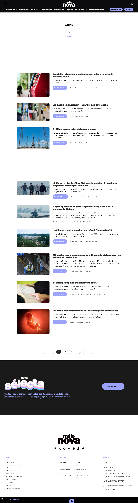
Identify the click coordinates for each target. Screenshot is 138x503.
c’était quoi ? (11, 9)
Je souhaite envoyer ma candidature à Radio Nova (116, 477)
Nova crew (106, 465)
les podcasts (11, 468)
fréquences (46, 9)
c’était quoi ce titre (14, 465)
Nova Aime (63, 462)
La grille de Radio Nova (14, 476)
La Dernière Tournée (109, 489)
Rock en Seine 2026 (66, 476)
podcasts (35, 9)
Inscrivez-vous (112, 386)
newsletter (116, 9)
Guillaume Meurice (81, 465)
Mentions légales (108, 467)
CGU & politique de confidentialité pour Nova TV (117, 486)
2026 (77, 472)
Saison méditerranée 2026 (82, 476)
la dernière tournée (95, 9)
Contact (105, 462)
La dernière (63, 465)
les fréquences (11, 479)
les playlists (11, 470)
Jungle (78, 462)
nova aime (59, 9)
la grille (69, 9)
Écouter (60, 87)
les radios (79, 9)
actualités (24, 9)
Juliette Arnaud (65, 469)
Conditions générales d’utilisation (114, 473)
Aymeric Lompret (81, 469)
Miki (61, 472)
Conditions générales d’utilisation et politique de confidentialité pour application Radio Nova (115, 481)
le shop (128, 9)
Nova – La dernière (109, 470)
